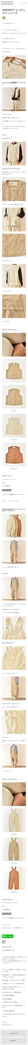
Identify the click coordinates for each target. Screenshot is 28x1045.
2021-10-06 (5, 1022)
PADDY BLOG (7, 3)
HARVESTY (9, 1024)
